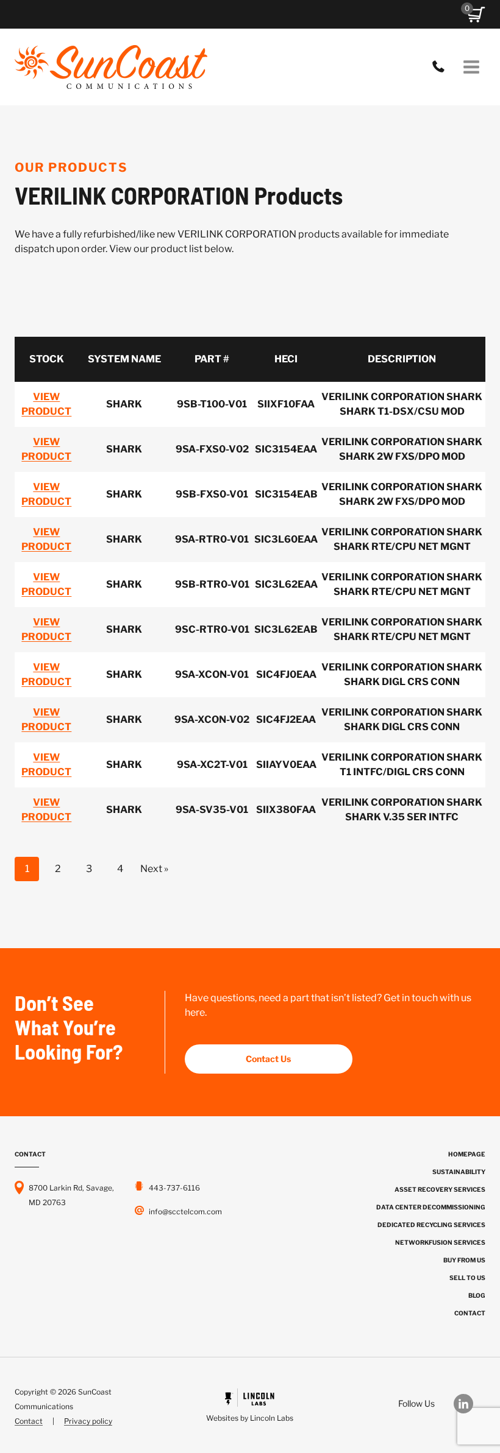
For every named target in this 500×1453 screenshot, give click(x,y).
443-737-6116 (441, 67)
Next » (154, 868)
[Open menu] (471, 66)
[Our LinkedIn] (469, 1403)
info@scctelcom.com (185, 1211)
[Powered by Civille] (250, 1407)
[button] (476, 14)
